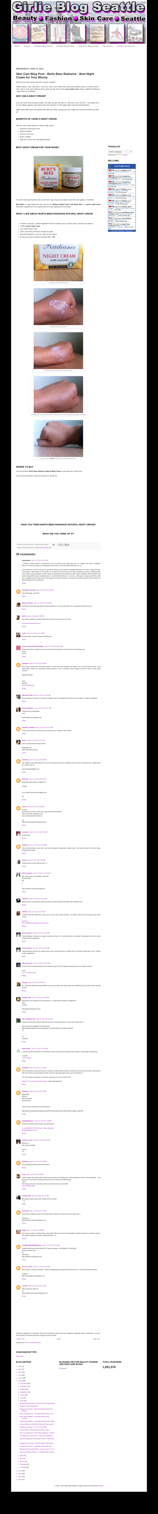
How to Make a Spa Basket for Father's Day (34, 1430)
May (21, 1456)
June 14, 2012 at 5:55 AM (37, 760)
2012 (20, 1381)
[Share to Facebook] (66, 544)
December (23, 1383)
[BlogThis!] (61, 544)
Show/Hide (19, 1356)
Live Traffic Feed (122, 166)
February (23, 1464)
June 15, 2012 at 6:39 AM (44, 1019)
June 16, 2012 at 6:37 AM (37, 1091)
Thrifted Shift (26, 1196)
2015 (20, 1372)
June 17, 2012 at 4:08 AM (35, 1230)
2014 (20, 1375)
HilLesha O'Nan (27, 695)
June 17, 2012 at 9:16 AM (41, 1267)
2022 (20, 1366)
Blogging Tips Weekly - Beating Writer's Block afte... (37, 1443)
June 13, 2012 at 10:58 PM (35, 616)
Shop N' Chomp (27, 603)
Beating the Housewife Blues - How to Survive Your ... (37, 1449)
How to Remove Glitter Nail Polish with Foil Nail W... (37, 1424)
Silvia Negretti (27, 873)
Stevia (24, 806)
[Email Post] (53, 544)
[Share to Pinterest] (68, 544)
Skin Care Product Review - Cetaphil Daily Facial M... (37, 1452)
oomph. (24, 912)
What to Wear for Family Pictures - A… (120, 172)
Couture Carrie (27, 1140)
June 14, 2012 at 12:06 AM (54, 646)
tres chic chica (27, 1267)
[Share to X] (63, 544)
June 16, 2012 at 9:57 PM (40, 1196)
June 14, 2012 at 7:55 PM (40, 997)
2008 (20, 1479)
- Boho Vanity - (27, 1058)
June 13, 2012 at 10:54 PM (42, 603)
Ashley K (25, 899)
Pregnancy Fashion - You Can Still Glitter (33, 1427)
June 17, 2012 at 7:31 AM (50, 1245)
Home (17, 46)
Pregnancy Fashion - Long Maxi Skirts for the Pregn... (37, 1421)
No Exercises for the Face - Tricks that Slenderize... (37, 1436)
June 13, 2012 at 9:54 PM (44, 590)
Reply (24, 583)
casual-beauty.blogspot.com (31, 623)
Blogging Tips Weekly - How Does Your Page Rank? (37, 1403)
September (24, 1392)
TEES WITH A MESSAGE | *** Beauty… (119, 226)
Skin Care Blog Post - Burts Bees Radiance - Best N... (37, 1433)
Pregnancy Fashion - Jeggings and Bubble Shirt (36, 1446)
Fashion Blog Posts (43, 46)
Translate (124, 155)
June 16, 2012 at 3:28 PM (37, 1161)
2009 (20, 1477)
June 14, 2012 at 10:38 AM (36, 860)
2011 (20, 1471)
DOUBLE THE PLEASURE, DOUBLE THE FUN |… (120, 184)
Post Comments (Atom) (33, 1342)
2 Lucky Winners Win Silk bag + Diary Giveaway (38, 1128)
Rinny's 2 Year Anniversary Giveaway (34, 1081)
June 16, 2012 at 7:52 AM (42, 1121)
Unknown (25, 663)
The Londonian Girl (28, 1019)
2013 (20, 1378)
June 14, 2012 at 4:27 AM (44, 727)
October (23, 1389)
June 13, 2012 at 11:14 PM (36, 633)
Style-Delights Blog (28, 1186)
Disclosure (108, 46)
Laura (24, 633)
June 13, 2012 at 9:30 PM (39, 560)
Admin (24, 860)
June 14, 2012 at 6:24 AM (37, 779)
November (23, 1386)
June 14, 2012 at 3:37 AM (42, 708)
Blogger (100, 1486)
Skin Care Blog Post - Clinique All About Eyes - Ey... (37, 1414)
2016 (20, 1369)
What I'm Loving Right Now (29, 1406)
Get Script (114, 231)
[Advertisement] (61, 57)
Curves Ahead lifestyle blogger (33, 646)
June (22, 1401)
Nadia (24, 1230)
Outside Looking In (28, 727)
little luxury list (27, 963)
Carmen (25, 1286)
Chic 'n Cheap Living (29, 972)
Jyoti (23, 1174)
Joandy (24, 982)
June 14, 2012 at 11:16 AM (38, 899)
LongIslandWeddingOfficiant (32, 1245)
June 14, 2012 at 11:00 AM (41, 873)
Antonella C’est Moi (29, 590)
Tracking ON (128, 231)
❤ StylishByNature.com (30, 1130)
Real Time (121, 231)
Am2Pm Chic (26, 997)
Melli (23, 616)
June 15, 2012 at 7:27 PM (37, 1068)
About (27, 46)
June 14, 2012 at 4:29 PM (41, 963)
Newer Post (20, 1339)
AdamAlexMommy (28, 685)
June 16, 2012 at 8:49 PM (34, 1174)
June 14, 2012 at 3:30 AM (37, 663)
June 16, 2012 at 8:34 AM (41, 1140)
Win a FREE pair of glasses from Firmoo (35, 923)
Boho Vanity (26, 1049)
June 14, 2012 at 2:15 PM (36, 912)
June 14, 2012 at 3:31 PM (40, 933)
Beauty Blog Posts (65, 46)
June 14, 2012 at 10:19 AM (38, 845)
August (22, 1395)
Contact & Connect (126, 46)
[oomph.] (25, 921)
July (21, 1398)
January (23, 1467)
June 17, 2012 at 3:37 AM (37, 1211)
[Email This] (59, 544)
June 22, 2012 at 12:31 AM (37, 1286)
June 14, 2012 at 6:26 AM (35, 806)
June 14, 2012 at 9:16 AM (38, 832)
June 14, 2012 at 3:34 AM (42, 695)
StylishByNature (28, 1121)
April (21, 1458)
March (22, 1461)
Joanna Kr (25, 832)
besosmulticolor (27, 708)
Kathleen (25, 845)
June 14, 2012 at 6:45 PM (36, 982)
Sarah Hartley (27, 933)
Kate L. (24, 740)
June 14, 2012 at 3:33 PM (40, 948)
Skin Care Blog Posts (89, 46)
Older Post (96, 1339)
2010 (20, 1474)
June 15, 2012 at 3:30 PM (39, 1049)
